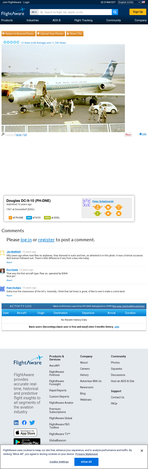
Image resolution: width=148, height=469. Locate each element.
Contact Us (117, 397)
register (46, 239)
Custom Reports (59, 396)
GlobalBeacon (57, 440)
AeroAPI (54, 365)
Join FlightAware (12, 2)
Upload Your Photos (51, 33)
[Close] (142, 450)
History (84, 374)
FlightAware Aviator (61, 402)
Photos (115, 362)
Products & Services (56, 358)
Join (116, 326)
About (84, 362)
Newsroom (86, 387)
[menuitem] (7, 20)
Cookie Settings (59, 461)
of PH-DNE (16, 217)
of (34, 217)
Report (9, 262)
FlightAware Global (60, 418)
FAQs (114, 403)
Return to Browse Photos (20, 33)
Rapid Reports (57, 390)
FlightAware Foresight (56, 383)
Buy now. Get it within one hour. (129, 306)
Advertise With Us (91, 381)
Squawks (116, 368)
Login (26, 2)
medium (9, 134)
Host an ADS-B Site (122, 381)
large (18, 134)
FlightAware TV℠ (59, 434)
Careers (85, 368)
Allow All (86, 461)
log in (26, 239)
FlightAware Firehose (56, 373)
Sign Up (138, 11)
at (52, 217)
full (25, 134)
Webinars (86, 399)
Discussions (118, 374)
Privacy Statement (86, 454)
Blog (83, 393)
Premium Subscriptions (57, 410)
